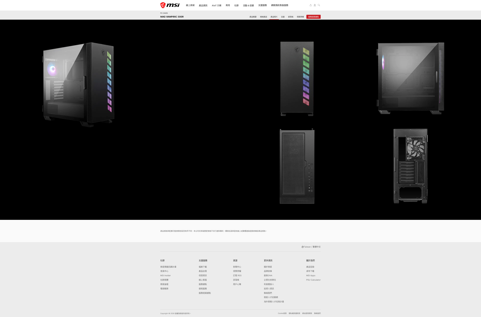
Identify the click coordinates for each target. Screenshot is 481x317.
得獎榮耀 (300, 17)
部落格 (290, 17)
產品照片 (274, 17)
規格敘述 (263, 17)
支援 (283, 17)
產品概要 (253, 17)
